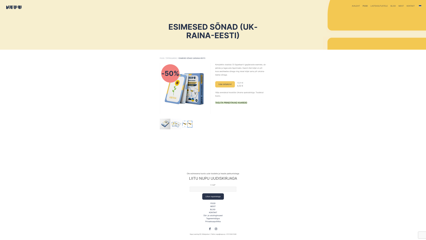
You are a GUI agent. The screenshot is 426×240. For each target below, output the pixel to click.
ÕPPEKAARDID (171, 58)
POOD (365, 6)
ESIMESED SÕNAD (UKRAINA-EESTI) (192, 58)
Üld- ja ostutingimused (213, 215)
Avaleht (356, 6)
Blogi (393, 6)
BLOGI (213, 209)
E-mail (213, 185)
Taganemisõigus (213, 218)
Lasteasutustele (379, 6)
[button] (420, 5)
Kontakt (411, 6)
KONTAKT (213, 212)
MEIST (213, 206)
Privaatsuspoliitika (213, 221)
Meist (401, 6)
